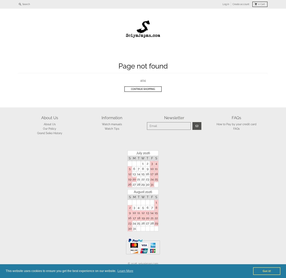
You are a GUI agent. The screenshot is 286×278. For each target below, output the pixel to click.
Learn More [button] (125, 271)
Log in (226, 4)
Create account (240, 4)
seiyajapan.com (148, 263)
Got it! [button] (267, 271)
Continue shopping (143, 89)
